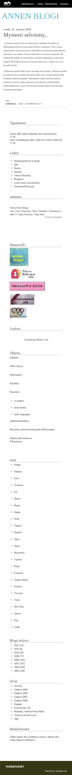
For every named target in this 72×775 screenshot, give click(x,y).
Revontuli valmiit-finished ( (23, 429)
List (18, 211)
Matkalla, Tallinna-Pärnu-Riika (29, 711)
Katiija (17, 465)
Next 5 (13, 214)
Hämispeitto (16, 375)
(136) (19, 671)
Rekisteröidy (51, 3)
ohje (16, 718)
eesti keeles (20, 407)
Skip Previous (26, 214)
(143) (19, 660)
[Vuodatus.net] (15, 766)
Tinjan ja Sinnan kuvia (25, 715)
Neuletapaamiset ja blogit (27, 161)
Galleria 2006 (20, 693)
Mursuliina (19, 552)
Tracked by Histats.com (36, 339)
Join (12, 211)
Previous (26, 211)
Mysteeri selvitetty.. (25, 34)
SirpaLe (18, 471)
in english (19, 401)
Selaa (40, 3)
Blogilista (18, 179)
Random (43, 211)
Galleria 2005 (20, 689)
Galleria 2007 (20, 697)
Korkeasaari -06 (22, 708)
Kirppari (18, 704)
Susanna (18, 485)
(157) (19, 663)
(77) (19, 656)
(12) (19, 645)
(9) (18, 649)
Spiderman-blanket (19, 421)
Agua (16, 539)
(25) (19, 652)
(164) (19, 667)
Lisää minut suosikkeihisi (27, 183)
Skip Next (40, 214)
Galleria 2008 (20, 700)
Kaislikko (14, 383)
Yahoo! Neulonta (22, 175)
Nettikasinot (27, 3)
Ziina (16, 478)
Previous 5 (54, 211)
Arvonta (18, 686)
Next (35, 211)
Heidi (16, 519)
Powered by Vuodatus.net (56, 770)
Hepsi (17, 546)
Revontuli (14, 392)
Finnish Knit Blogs (19, 208)
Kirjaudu (64, 3)
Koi (15, 492)
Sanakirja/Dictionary (24, 186)
